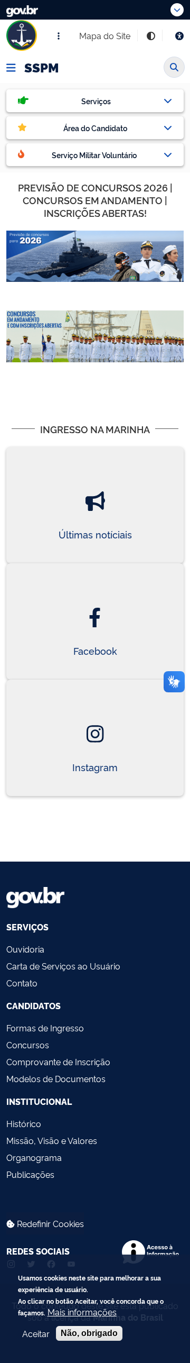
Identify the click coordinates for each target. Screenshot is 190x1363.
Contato (21, 983)
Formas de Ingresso (45, 1027)
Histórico (23, 1123)
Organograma (34, 1157)
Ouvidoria (25, 949)
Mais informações (82, 1312)
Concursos (27, 1044)
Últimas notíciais (95, 534)
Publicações (30, 1174)
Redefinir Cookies (49, 1223)
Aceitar (36, 1333)
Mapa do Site (104, 35)
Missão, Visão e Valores (51, 1140)
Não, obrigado (89, 1333)
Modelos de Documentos (56, 1078)
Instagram (95, 767)
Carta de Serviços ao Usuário (63, 966)
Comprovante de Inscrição (58, 1061)
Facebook (95, 650)
